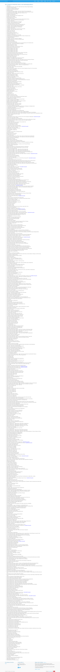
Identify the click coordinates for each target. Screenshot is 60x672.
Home (6, 663)
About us (45, 662)
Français (38, 669)
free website (50, 671)
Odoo (54, 671)
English (36, 669)
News (18, 665)
